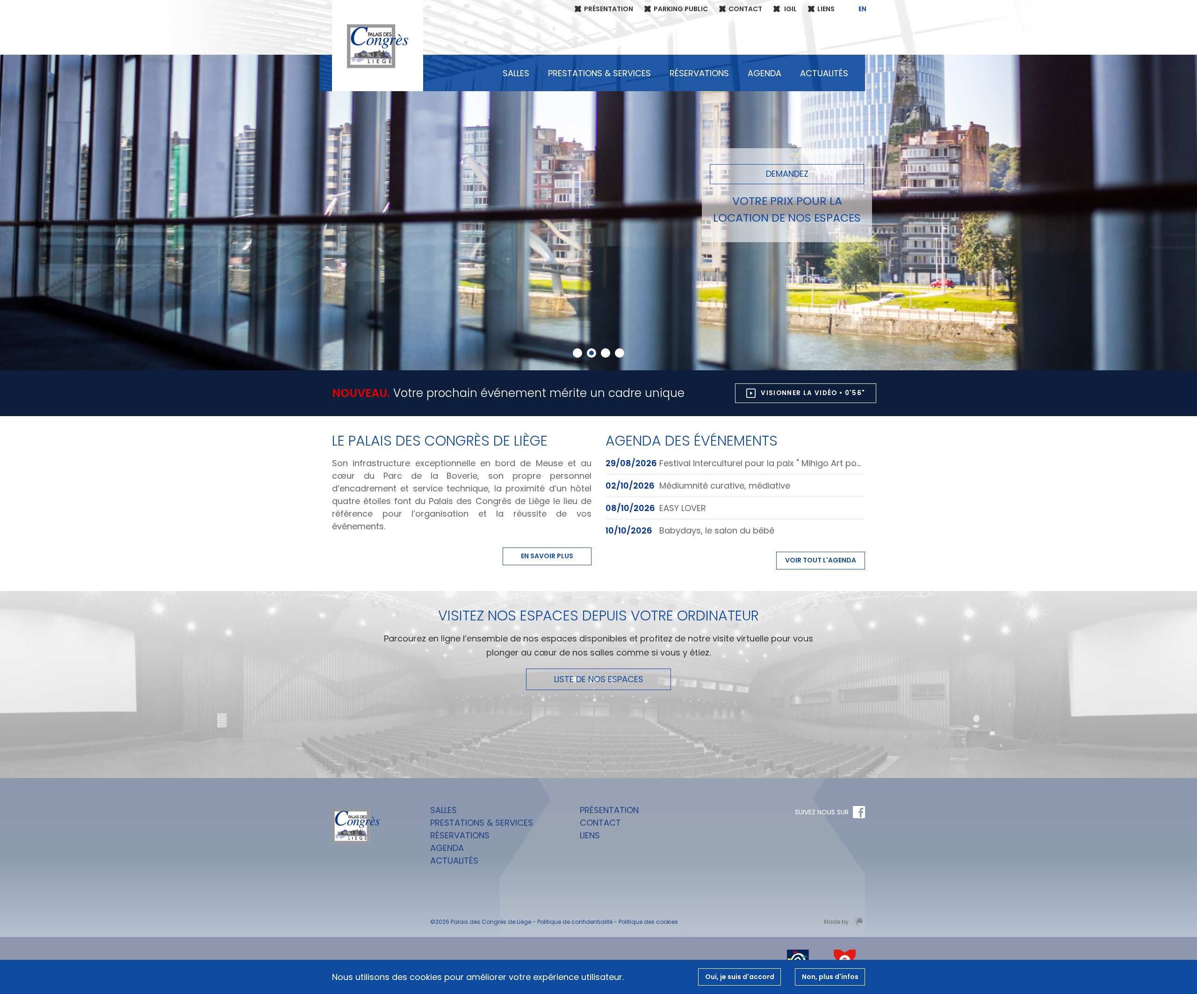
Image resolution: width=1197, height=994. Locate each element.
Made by (836, 922)
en (862, 9)
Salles (516, 73)
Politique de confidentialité (575, 922)
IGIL (790, 9)
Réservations (699, 73)
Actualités (824, 73)
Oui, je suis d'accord (739, 976)
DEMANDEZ (787, 174)
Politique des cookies (648, 922)
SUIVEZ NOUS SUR (822, 812)
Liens (826, 9)
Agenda (764, 73)
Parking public (681, 9)
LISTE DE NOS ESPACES (598, 679)
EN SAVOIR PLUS (547, 556)
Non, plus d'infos (830, 976)
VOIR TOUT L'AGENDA (820, 560)
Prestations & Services (599, 73)
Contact (745, 9)
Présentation (608, 9)
